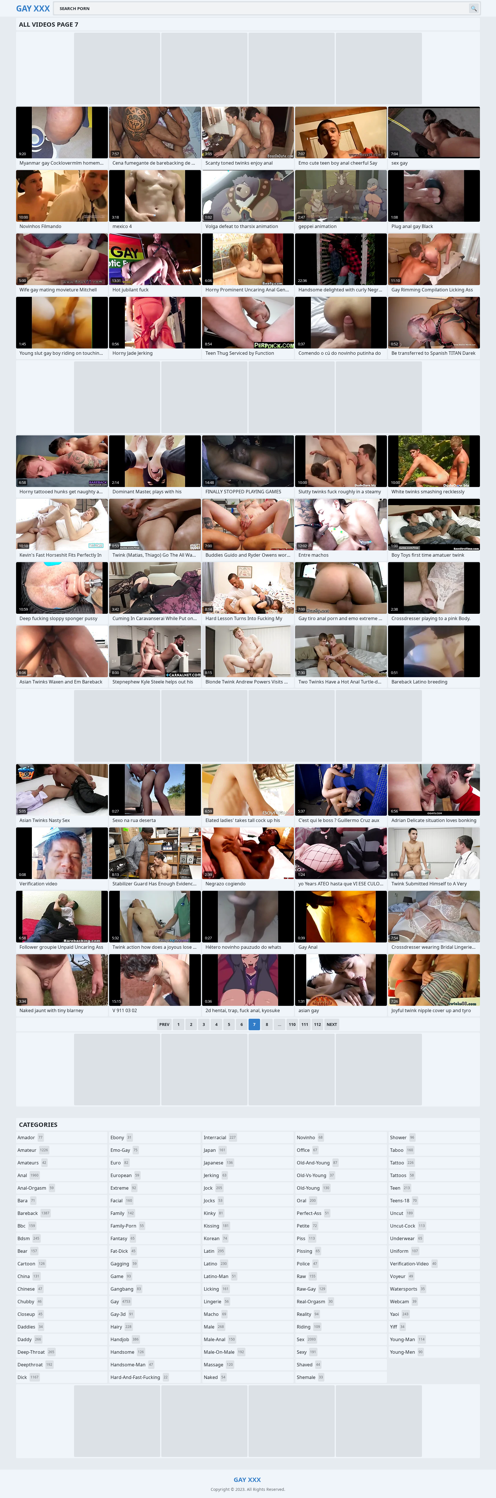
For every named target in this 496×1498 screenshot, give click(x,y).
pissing (308, 1251)
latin (214, 1251)
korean (215, 1238)
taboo (401, 1150)
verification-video (413, 1264)
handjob (125, 1339)
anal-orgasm (36, 1188)
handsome (127, 1352)
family (122, 1213)
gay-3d (122, 1314)
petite (307, 1226)
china (28, 1276)
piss (306, 1238)
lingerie (216, 1301)
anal (28, 1175)
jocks (213, 1200)
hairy (121, 1327)
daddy (29, 1339)
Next (332, 1024)
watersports (407, 1289)
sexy (306, 1352)
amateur (33, 1150)
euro (119, 1163)
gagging (124, 1264)
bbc (26, 1226)
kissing (216, 1226)
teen (400, 1188)
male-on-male (224, 1352)
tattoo (402, 1163)
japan (214, 1150)
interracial (220, 1137)
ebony (121, 1137)
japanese (218, 1163)
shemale (310, 1377)
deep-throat (36, 1352)
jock (213, 1188)
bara (26, 1200)
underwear (406, 1238)
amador (30, 1137)
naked (214, 1377)
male (214, 1327)
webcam (403, 1301)
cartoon (31, 1264)
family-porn (127, 1226)
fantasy (123, 1238)
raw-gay (311, 1289)
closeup (30, 1314)
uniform (404, 1251)
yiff (397, 1327)
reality (308, 1314)
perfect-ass (313, 1213)
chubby (30, 1301)
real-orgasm (315, 1301)
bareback (33, 1213)
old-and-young (317, 1163)
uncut (401, 1213)
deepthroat (35, 1364)
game (121, 1276)
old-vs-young (315, 1175)
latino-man (220, 1276)
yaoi (399, 1314)
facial (121, 1200)
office (307, 1150)
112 (317, 1024)
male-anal (219, 1339)
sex (306, 1339)
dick (28, 1377)
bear (27, 1251)
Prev (164, 1024)
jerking (215, 1175)
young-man (407, 1339)
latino (215, 1264)
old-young (313, 1188)
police (307, 1264)
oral (306, 1200)
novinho (310, 1137)
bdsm (28, 1238)
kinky (213, 1213)
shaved (308, 1364)
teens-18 (403, 1200)
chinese (30, 1289)
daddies (30, 1327)
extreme (123, 1188)
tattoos (402, 1175)
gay (120, 1301)
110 (292, 1024)
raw (306, 1276)
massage (218, 1364)
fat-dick (123, 1251)
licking (216, 1289)
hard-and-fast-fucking (139, 1377)
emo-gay (124, 1150)
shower (402, 1137)
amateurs (32, 1163)
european (125, 1175)
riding (308, 1327)
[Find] (474, 8)
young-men (406, 1352)
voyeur (401, 1276)
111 (304, 1024)
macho (215, 1314)
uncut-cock (407, 1226)
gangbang (126, 1289)
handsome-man (132, 1364)
